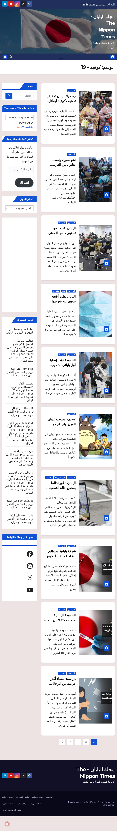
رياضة (31, 803)
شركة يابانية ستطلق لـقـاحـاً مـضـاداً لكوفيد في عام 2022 (60, 556)
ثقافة (39, 803)
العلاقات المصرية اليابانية (20, 332)
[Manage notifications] (7, 823)
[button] (11, 56)
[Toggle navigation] (61, 57)
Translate (28, 127)
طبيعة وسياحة (37, 797)
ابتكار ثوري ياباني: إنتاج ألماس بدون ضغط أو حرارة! (20, 372)
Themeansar (109, 805)
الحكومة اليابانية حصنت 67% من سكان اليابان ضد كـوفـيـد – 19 (60, 620)
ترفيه (4, 797)
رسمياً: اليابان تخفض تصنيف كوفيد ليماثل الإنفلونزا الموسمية (61, 101)
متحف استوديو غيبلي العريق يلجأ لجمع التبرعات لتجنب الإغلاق (60, 424)
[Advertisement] (19, 264)
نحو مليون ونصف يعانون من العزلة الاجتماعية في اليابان (61, 164)
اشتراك (24, 182)
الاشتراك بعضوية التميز (11, 810)
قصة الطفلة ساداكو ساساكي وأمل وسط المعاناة (19, 489)
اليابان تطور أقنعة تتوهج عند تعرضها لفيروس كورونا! (63, 301)
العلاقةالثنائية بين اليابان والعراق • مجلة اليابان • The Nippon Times (20, 426)
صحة (63, 291)
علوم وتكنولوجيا (60, 477)
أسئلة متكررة (7, 803)
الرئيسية (49, 797)
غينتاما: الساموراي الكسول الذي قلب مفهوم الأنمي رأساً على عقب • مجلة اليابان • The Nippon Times (20, 347)
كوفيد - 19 (61, 223)
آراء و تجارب (21, 803)
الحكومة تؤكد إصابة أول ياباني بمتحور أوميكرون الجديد (62, 365)
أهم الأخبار (71, 91)
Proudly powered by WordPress (82, 802)
